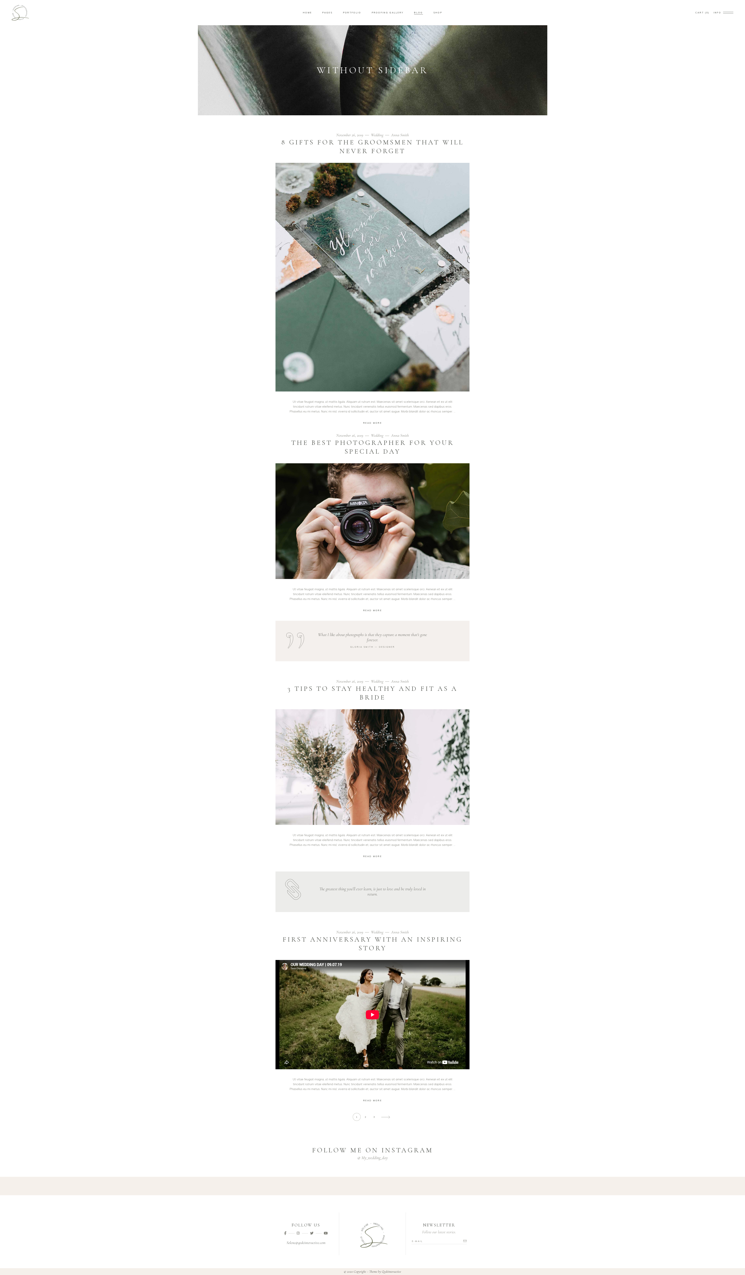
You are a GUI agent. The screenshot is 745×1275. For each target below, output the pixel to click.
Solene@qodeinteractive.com (306, 1242)
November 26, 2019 (350, 135)
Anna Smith (400, 135)
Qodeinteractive (391, 1271)
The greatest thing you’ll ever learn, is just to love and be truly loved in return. (372, 891)
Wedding (377, 135)
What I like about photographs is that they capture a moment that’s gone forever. (372, 637)
